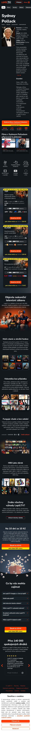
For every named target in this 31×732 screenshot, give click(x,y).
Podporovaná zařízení (22, 688)
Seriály (15, 7)
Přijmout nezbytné (15, 725)
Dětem (21, 7)
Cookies (16, 691)
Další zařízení (25, 435)
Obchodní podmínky (8, 688)
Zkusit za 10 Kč (15, 545)
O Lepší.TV (9, 686)
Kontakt (23, 691)
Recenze (22, 686)
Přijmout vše (15, 721)
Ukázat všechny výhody (15, 518)
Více (18, 75)
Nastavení (15, 729)
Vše (3, 7)
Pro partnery (9, 691)
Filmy (8, 7)
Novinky (16, 686)
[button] (2, 665)
